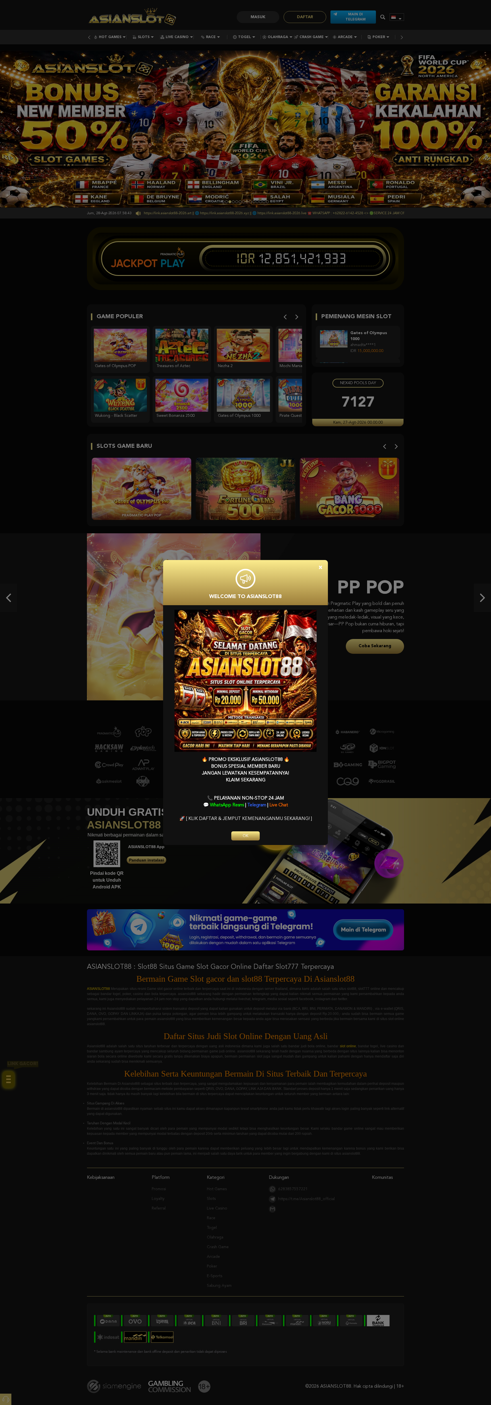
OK (245, 836)
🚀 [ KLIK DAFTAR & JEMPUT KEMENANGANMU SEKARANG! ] (245, 819)
